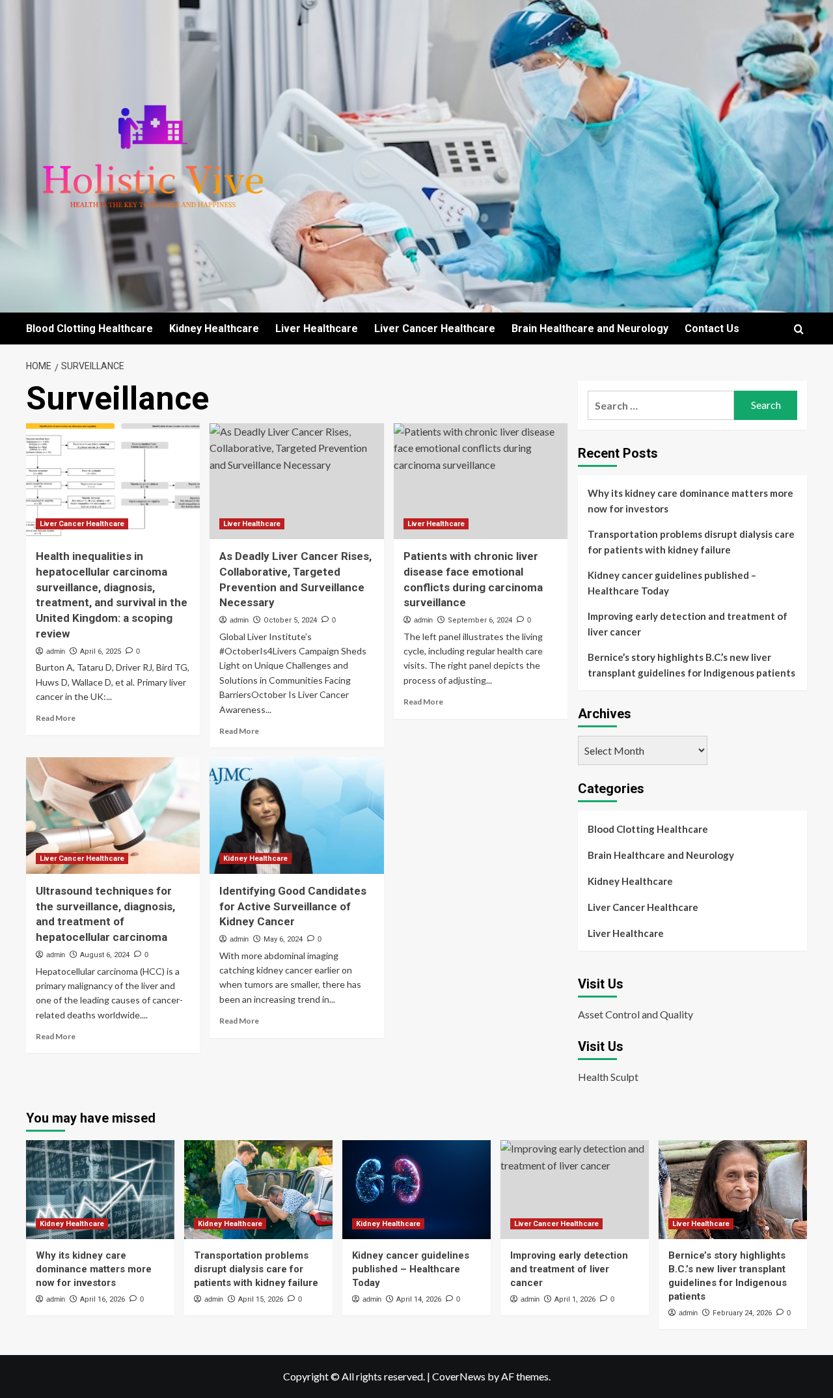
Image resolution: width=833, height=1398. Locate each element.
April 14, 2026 (418, 1299)
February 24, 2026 (742, 1313)
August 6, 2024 (105, 955)
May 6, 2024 (283, 939)
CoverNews (458, 1376)
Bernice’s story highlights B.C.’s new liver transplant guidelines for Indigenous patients (691, 664)
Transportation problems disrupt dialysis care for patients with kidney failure (691, 541)
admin (55, 651)
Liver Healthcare (316, 328)
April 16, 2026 (102, 1299)
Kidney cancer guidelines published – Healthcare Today (672, 582)
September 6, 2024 (480, 620)
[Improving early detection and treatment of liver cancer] (574, 1189)
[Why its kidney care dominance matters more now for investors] (100, 1189)
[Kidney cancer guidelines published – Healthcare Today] (416, 1189)
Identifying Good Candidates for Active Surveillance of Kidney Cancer (292, 906)
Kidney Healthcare (214, 328)
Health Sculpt (608, 1076)
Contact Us (712, 328)
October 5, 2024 (290, 620)
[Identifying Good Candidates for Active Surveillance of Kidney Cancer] (296, 815)
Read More (55, 718)
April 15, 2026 (260, 1299)
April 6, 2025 (100, 651)
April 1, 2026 (574, 1299)
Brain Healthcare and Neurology (590, 328)
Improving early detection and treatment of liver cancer (687, 623)
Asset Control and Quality (635, 1014)
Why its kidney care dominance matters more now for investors (690, 500)
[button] (799, 329)
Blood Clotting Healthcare (89, 328)
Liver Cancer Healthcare (434, 328)
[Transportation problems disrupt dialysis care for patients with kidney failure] (258, 1189)
